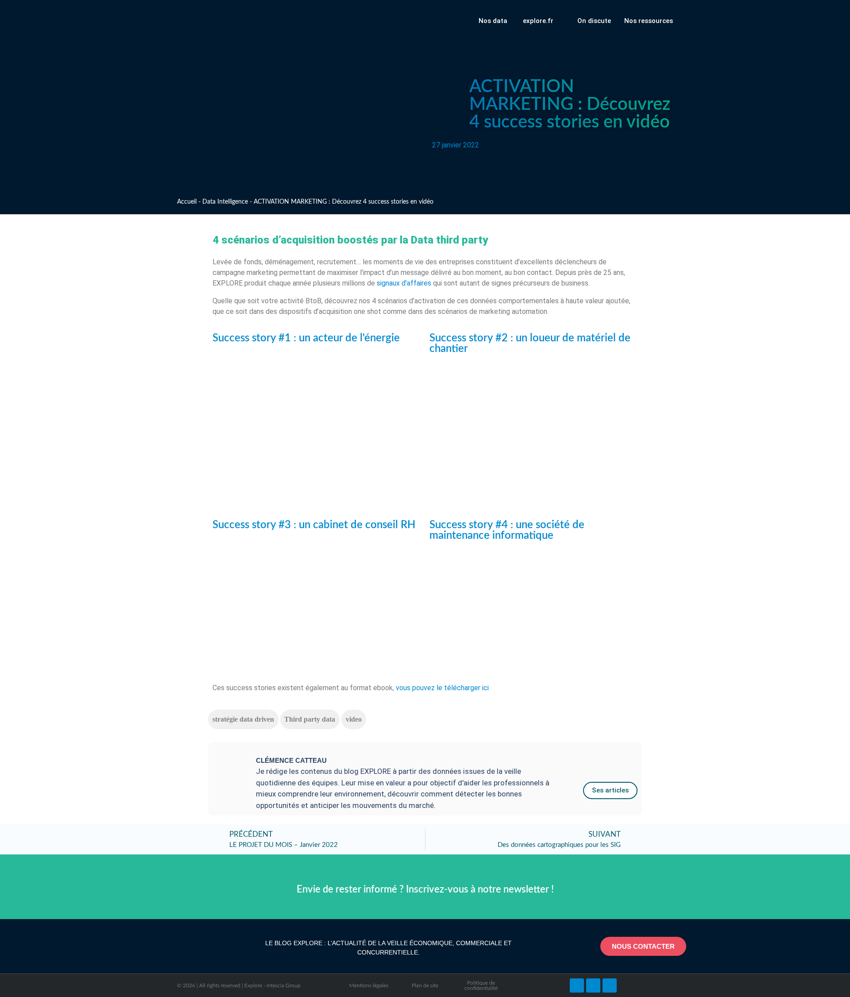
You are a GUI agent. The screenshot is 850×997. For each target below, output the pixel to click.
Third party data (309, 719)
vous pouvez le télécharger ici (442, 688)
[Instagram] (610, 985)
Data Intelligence (225, 202)
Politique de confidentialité (481, 985)
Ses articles (610, 790)
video (354, 719)
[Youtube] (577, 985)
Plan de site (425, 985)
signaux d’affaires (404, 283)
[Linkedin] (593, 985)
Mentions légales (368, 985)
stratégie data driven (243, 719)
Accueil (187, 202)
